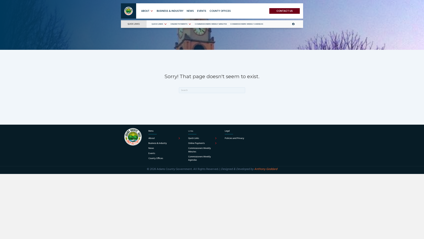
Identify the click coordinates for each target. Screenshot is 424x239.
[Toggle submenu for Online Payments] (190, 24)
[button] (284, 11)
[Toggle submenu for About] (152, 11)
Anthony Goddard (265, 169)
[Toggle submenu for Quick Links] (165, 24)
